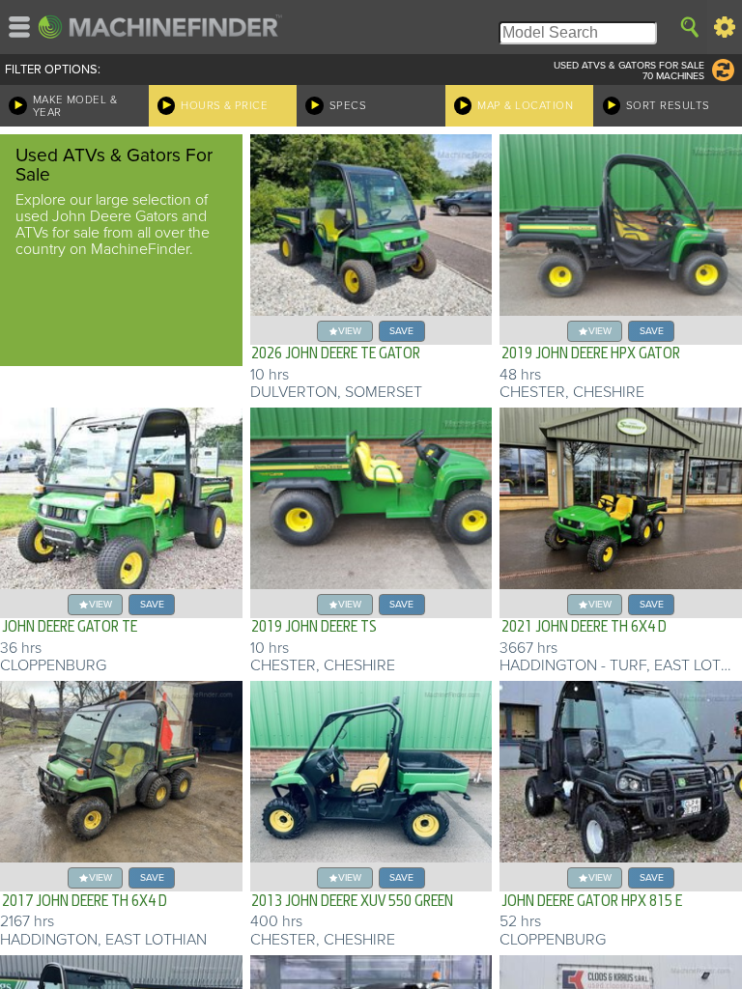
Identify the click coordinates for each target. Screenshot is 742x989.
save (401, 331)
